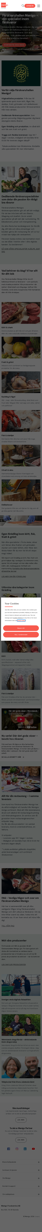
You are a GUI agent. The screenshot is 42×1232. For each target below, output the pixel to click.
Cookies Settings (18, 618)
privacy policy (21, 620)
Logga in (29, 6)
